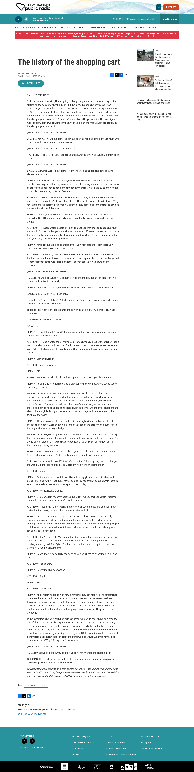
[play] (18, 19)
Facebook (76, 754)
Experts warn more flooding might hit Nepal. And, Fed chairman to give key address (163, 60)
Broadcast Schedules (27, 27)
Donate (172, 7)
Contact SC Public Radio (116, 748)
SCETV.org (151, 27)
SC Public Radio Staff (150, 737)
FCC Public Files (78, 748)
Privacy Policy (147, 743)
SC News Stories (96, 27)
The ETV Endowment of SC (83, 743)
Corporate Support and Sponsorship (121, 754)
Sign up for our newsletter (152, 748)
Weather (139, 27)
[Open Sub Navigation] (68, 27)
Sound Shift (78, 27)
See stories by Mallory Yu (32, 713)
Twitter (109, 737)
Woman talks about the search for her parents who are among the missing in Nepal (154, 117)
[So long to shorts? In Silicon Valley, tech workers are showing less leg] (145, 81)
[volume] (26, 19)
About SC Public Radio (115, 743)
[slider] (30, 19)
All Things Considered (35, 685)
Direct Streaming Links (81, 737)
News (157, 50)
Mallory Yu (31, 73)
